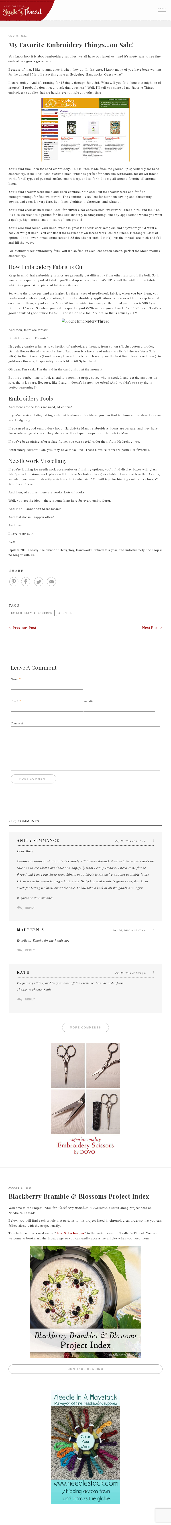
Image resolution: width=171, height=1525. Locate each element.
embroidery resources (31, 613)
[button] (162, 10)
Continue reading (115, 1369)
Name (14, 679)
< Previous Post (22, 627)
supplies (66, 613)
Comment (17, 723)
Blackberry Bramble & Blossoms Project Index (78, 1196)
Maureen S (30, 929)
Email (14, 701)
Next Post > (152, 627)
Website (88, 701)
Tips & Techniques (70, 1233)
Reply (30, 907)
